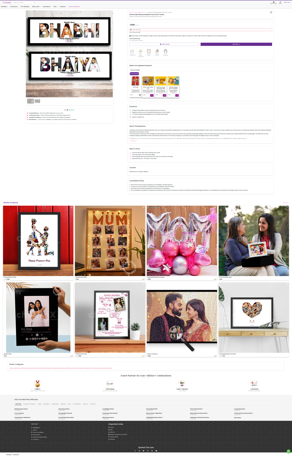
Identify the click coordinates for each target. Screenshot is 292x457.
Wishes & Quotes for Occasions (118, 434)
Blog (111, 430)
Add (152, 95)
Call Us (34, 430)
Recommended (134, 73)
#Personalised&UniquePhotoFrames (31, 368)
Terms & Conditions (38, 432)
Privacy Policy (36, 434)
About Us (112, 432)
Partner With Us (114, 437)
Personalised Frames (139, 12)
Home (131, 12)
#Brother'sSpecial (107, 368)
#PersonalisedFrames (15, 368)
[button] (23, 2)
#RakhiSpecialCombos (72, 368)
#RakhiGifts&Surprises (47, 368)
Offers (112, 427)
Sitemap (112, 439)
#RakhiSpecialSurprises (59, 368)
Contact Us (36, 439)
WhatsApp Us (36, 427)
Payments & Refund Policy (40, 437)
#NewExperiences (97, 368)
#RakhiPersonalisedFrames (85, 368)
